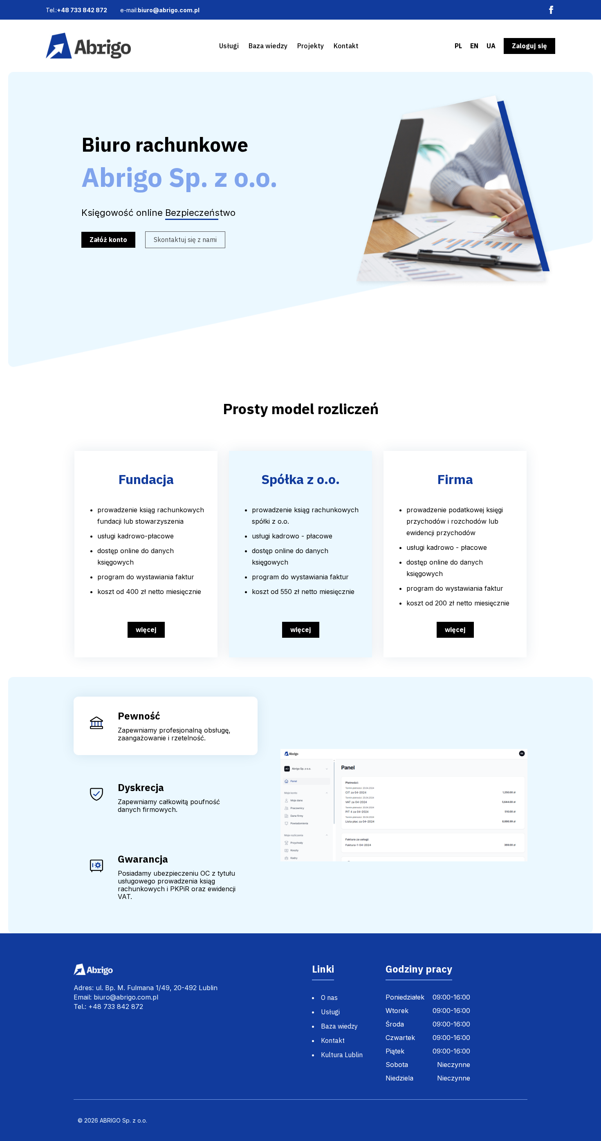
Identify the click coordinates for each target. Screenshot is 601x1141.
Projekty (310, 46)
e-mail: (160, 10)
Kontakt (346, 46)
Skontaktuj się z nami (185, 239)
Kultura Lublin (342, 1055)
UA (491, 46)
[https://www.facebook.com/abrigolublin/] (551, 10)
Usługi (229, 46)
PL (458, 46)
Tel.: (76, 10)
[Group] (88, 46)
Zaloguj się (529, 46)
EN (474, 46)
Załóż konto (108, 239)
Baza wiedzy (268, 46)
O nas (329, 997)
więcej (146, 629)
